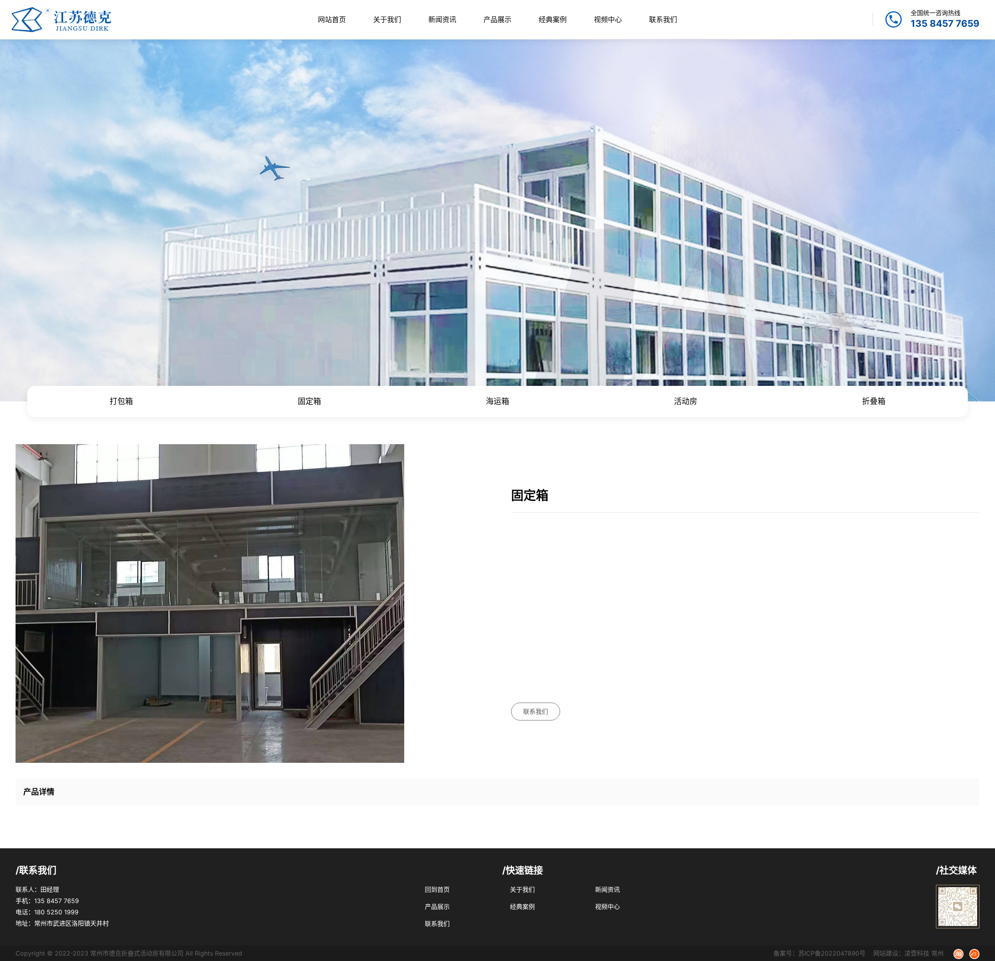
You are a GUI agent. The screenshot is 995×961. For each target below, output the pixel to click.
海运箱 (497, 401)
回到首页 (437, 889)
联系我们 (663, 20)
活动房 (685, 401)
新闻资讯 (442, 20)
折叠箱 (873, 401)
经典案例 (553, 20)
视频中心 (608, 20)
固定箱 (309, 401)
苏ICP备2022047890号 (832, 953)
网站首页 (332, 20)
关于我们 (387, 20)
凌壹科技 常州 (924, 953)
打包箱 (121, 401)
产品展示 (497, 20)
